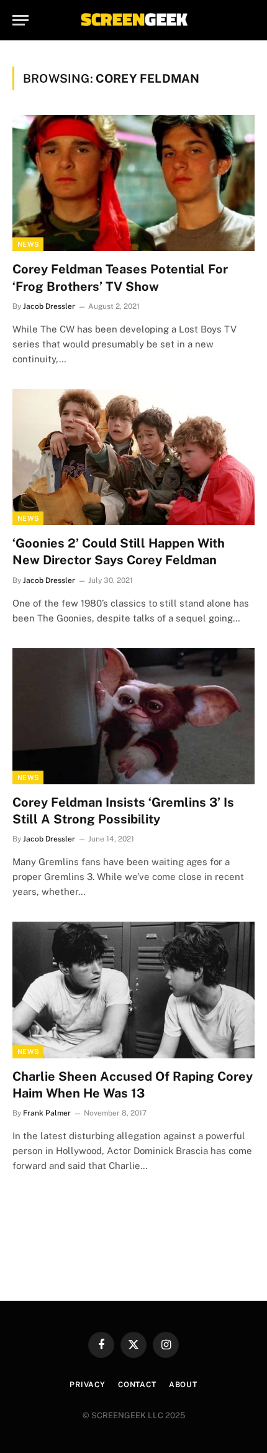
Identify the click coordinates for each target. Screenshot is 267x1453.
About (183, 1384)
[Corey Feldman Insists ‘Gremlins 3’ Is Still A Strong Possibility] (133, 716)
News (27, 244)
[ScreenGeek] (133, 20)
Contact (137, 1384)
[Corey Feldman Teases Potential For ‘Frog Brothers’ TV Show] (133, 183)
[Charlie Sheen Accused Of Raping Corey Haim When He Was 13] (133, 990)
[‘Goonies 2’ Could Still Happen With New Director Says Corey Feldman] (133, 457)
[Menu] (20, 20)
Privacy (88, 1384)
